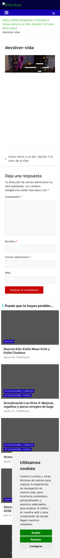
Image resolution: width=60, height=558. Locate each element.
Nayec (26, 357)
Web (7, 272)
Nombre (11, 241)
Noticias (9, 341)
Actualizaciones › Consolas (19, 391)
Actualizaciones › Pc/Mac (17, 395)
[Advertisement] (30, 110)
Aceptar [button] (36, 532)
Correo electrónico (18, 257)
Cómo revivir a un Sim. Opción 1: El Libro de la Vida (30, 158)
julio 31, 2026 (11, 515)
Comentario (13, 196)
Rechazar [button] (36, 539)
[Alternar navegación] (6, 13)
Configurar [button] (36, 546)
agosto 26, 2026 (13, 357)
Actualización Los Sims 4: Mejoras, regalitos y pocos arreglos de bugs (29, 404)
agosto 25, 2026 (13, 411)
